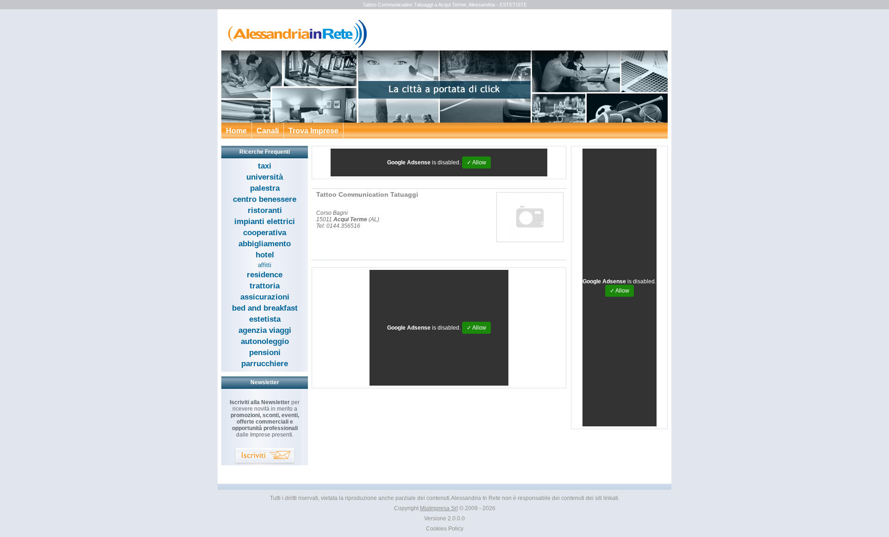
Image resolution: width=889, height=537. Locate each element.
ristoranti (265, 210)
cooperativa (264, 232)
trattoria (265, 285)
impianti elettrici (264, 221)
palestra (265, 188)
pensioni (265, 352)
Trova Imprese (313, 131)
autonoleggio (265, 341)
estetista (265, 319)
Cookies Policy (444, 528)
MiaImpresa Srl (439, 508)
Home (236, 131)
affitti (264, 265)
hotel (265, 254)
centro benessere (264, 199)
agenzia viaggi (264, 330)
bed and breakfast (265, 308)
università (264, 177)
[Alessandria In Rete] (295, 46)
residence (264, 274)
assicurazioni (264, 297)
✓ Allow (476, 162)
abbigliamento (264, 243)
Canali (268, 131)
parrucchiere (264, 363)
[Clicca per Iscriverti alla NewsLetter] (264, 456)
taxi (264, 166)
